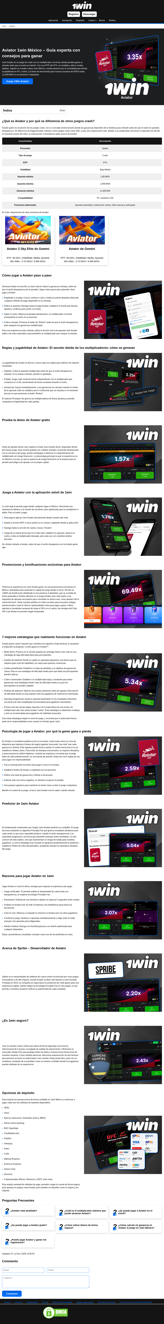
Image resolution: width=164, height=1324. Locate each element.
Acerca (7, 1302)
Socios (45, 1302)
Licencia (18, 1302)
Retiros (112, 20)
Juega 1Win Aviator (17, 81)
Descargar (89, 14)
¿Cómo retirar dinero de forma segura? (81, 1226)
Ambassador (32, 1302)
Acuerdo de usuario (106, 1302)
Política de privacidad (62, 1302)
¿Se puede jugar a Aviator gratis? (29, 1225)
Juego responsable (85, 1302)
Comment (12, 1293)
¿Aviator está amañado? (24, 1210)
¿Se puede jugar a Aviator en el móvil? (135, 1212)
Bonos (102, 20)
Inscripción (67, 20)
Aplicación (53, 20)
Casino (91, 20)
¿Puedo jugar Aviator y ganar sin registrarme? (28, 1241)
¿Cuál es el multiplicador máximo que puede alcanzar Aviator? (85, 1212)
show (62, 110)
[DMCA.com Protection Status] (55, 1318)
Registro (74, 14)
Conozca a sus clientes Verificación (136, 1302)
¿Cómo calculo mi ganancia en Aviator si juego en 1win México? (136, 1226)
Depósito (80, 20)
